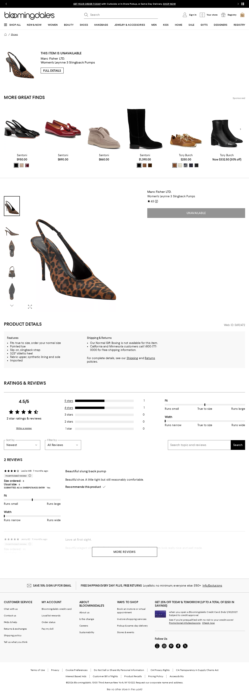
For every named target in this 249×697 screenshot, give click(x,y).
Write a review (24, 428)
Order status (48, 622)
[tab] (12, 206)
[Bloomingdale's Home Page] (29, 16)
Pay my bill (47, 628)
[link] (22, 160)
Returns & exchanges (15, 628)
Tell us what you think (15, 642)
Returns (150, 358)
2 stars (69, 421)
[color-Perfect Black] (196, 165)
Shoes (14, 34)
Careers (83, 625)
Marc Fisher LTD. (53, 58)
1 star (69, 428)
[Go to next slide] (238, 4)
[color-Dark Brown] (150, 165)
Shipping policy (12, 635)
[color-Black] (16, 165)
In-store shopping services (131, 619)
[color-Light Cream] (180, 165)
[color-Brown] (144, 165)
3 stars (69, 414)
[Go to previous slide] (6, 4)
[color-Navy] (186, 165)
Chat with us (11, 609)
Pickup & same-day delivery (132, 625)
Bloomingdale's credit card (57, 609)
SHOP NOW (169, 4)
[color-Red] (27, 165)
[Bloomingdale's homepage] (5, 34)
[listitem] (124, 4)
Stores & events (125, 632)
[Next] (240, 129)
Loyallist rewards (51, 615)
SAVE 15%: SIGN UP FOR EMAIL (52, 585)
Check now (208, 623)
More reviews (124, 552)
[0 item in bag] (242, 15)
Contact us (10, 615)
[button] (63, 251)
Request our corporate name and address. (159, 682)
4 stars (69, 407)
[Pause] (242, 4)
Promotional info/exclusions (185, 623)
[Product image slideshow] (73, 251)
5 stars (69, 400)
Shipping (132, 358)
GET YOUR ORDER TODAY (87, 4)
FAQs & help (10, 622)
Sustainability (86, 632)
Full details (52, 70)
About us (84, 612)
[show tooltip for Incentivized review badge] (29, 476)
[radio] (16, 165)
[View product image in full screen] (30, 306)
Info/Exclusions (212, 585)
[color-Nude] (22, 165)
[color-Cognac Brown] (175, 165)
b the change (86, 619)
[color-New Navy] (191, 165)
